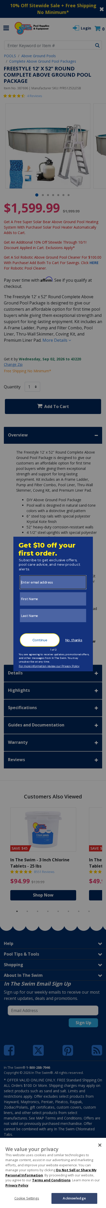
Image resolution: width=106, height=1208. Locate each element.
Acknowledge (74, 1198)
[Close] (99, 1145)
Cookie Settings (26, 1198)
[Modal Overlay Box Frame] (53, 604)
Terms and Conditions (51, 1180)
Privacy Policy (16, 1185)
